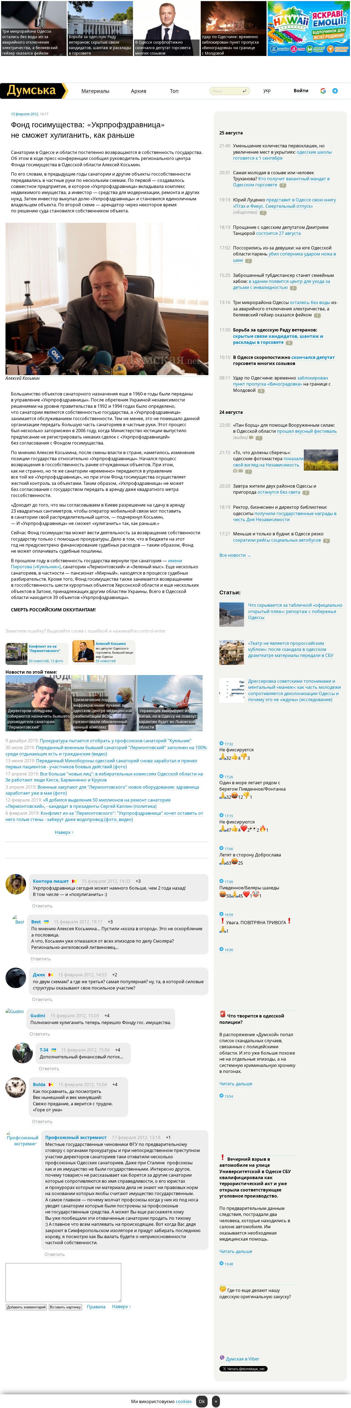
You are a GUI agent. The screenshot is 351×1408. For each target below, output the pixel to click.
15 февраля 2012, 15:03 (74, 1016)
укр (267, 90)
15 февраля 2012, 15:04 (85, 1050)
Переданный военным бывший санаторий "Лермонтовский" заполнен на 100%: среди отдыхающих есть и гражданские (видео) (106, 750)
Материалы (95, 91)
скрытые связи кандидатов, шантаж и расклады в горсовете (278, 339)
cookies (184, 1401)
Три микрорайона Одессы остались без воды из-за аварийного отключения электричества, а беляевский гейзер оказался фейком (30, 42)
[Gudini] (14, 1011)
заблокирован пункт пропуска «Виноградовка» (280, 381)
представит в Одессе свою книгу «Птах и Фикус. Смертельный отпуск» (284, 203)
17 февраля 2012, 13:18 (136, 1137)
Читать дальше (235, 1084)
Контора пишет (51, 881)
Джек (39, 975)
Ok (202, 1401)
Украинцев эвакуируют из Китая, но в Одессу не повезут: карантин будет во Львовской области (168, 719)
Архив (138, 91)
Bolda (39, 1084)
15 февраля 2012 (24, 113)
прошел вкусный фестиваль (307, 431)
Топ (174, 91)
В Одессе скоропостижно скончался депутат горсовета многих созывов (163, 48)
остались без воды (310, 302)
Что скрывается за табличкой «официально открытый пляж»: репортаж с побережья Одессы (295, 611)
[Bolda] (15, 1096)
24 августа (231, 412)
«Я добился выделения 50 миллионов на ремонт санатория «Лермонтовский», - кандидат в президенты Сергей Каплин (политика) (88, 803)
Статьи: (230, 592)
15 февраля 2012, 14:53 (82, 975)
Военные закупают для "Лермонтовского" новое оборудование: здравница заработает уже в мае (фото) (102, 790)
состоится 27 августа (278, 233)
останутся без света (278, 492)
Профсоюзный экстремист (76, 1137)
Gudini (37, 1016)
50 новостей (39, 661)
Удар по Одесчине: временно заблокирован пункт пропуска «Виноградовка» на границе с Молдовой (230, 45)
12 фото (56, 661)
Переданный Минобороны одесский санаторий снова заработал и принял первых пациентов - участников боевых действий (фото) (101, 764)
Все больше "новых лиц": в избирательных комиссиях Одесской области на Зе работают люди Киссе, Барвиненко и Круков (104, 777)
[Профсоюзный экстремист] (21, 1144)
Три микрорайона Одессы (261, 302)
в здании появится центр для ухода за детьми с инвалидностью (281, 284)
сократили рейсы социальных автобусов (277, 540)
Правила (96, 1307)
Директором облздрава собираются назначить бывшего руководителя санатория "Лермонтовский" (38, 719)
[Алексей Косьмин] (106, 373)
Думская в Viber (242, 1359)
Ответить (42, 906)
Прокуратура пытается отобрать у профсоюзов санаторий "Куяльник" (116, 741)
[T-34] (22, 1062)
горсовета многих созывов (264, 363)
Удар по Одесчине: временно (265, 378)
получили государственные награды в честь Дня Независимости (284, 516)
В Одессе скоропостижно (262, 357)
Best (36, 922)
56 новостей (106, 661)
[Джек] (15, 986)
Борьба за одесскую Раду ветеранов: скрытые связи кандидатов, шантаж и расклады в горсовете (100, 45)
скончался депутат (313, 357)
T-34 (44, 1050)
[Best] (18, 922)
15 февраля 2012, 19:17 (78, 922)
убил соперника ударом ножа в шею (284, 257)
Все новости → (235, 555)
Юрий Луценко (249, 200)
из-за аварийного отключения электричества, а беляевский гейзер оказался (285, 308)
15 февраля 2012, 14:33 (106, 881)
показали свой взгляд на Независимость (268, 462)
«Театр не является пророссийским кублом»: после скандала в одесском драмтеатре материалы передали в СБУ (290, 649)
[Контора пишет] (15, 893)
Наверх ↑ (64, 832)
